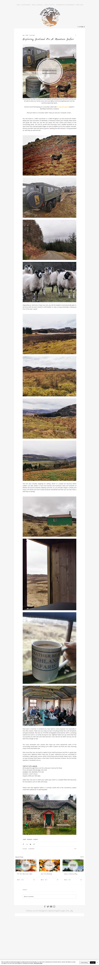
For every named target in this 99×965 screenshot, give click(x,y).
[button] (26, 5)
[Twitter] (80, 27)
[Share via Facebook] (23, 844)
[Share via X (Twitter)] (27, 844)
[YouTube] (82, 27)
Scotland (35, 839)
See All (82, 857)
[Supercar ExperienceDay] (73, 865)
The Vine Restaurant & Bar (24, 874)
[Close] (97, 962)
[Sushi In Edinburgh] (49, 865)
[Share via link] (34, 844)
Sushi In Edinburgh (46, 874)
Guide (24, 839)
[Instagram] (84, 27)
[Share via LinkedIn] (30, 844)
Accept (92, 962)
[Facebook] (78, 27)
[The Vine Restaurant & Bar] (26, 865)
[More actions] (75, 35)
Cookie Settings (84, 962)
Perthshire (29, 839)
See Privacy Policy (38, 963)
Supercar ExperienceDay (70, 874)
